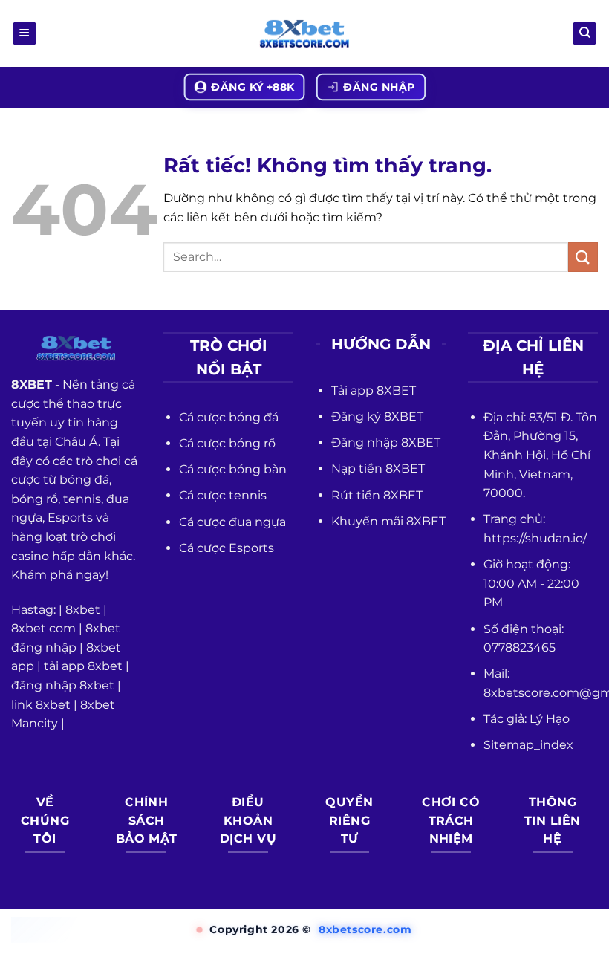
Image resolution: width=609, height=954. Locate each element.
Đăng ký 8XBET (377, 416)
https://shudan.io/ (535, 538)
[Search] (584, 34)
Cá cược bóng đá (229, 417)
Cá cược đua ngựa (232, 522)
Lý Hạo (550, 719)
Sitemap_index (528, 745)
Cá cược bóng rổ (227, 443)
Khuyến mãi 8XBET (388, 521)
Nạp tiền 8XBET (378, 468)
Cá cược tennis (223, 495)
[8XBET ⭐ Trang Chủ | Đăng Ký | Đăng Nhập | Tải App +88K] (304, 34)
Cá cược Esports (226, 548)
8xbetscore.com (365, 929)
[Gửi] (583, 256)
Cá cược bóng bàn (233, 469)
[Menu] (24, 34)
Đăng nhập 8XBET (385, 442)
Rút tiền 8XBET (377, 495)
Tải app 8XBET (373, 390)
